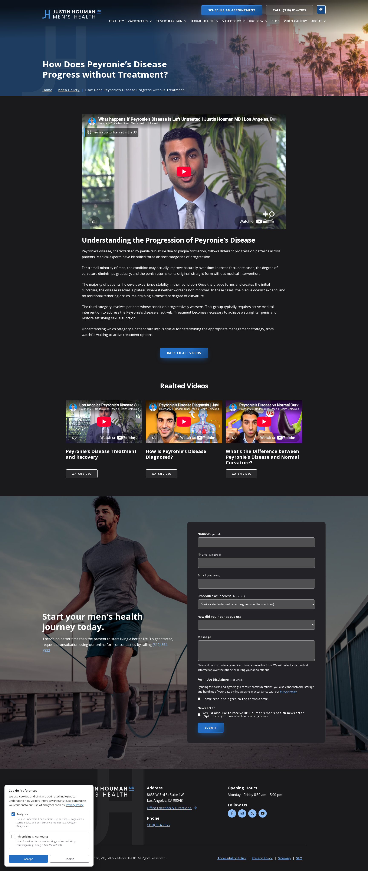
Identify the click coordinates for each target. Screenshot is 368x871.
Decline (69, 859)
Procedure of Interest (221, 596)
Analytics (22, 814)
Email (209, 575)
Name (209, 534)
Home (47, 90)
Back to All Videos (184, 353)
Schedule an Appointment (232, 10)
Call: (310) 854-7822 (289, 10)
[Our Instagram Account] (242, 813)
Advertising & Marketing (32, 836)
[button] (130, 21)
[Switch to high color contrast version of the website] (321, 9)
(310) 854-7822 (158, 825)
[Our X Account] (252, 813)
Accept (28, 859)
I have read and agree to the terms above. (236, 698)
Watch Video (85, 474)
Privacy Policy (288, 691)
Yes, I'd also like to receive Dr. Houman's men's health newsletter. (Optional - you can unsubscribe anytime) (254, 714)
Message (204, 637)
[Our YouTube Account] (262, 813)
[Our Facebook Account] (232, 813)
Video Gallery (69, 90)
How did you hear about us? (219, 616)
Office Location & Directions (169, 808)
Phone (209, 554)
